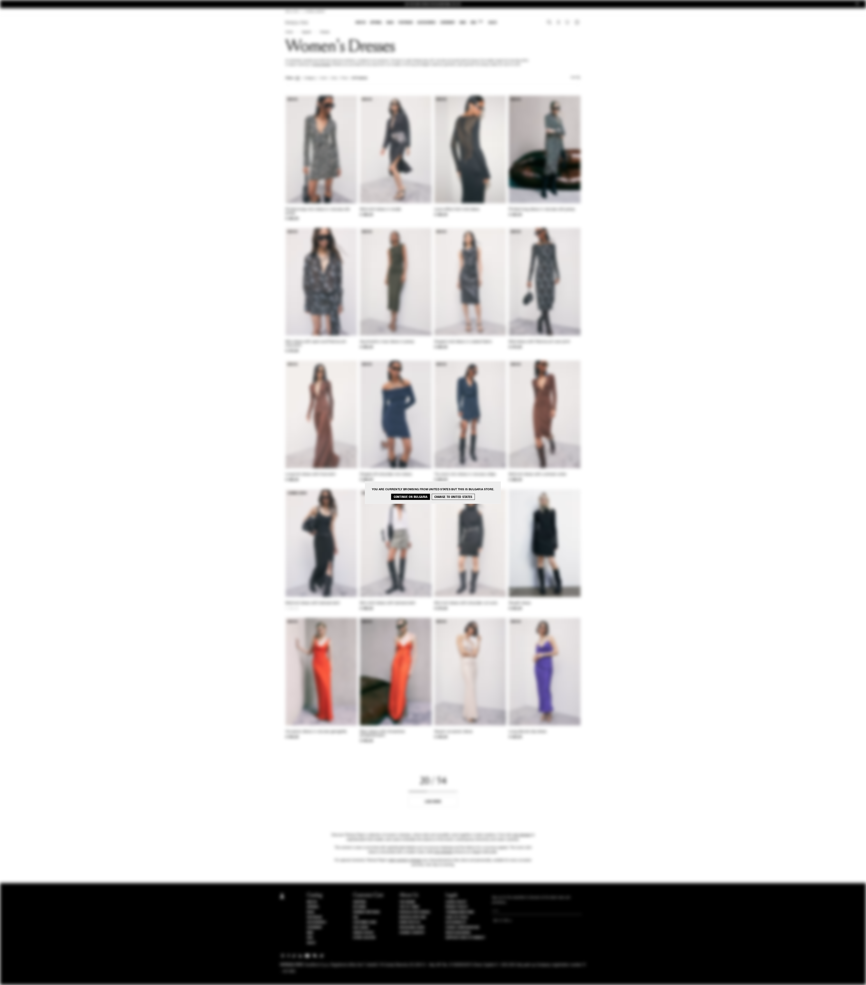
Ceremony (447, 22)
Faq (355, 917)
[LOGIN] (558, 23)
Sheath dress (520, 603)
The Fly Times (409, 907)
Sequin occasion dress (453, 732)
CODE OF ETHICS (457, 917)
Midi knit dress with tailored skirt (313, 603)
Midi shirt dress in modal (380, 209)
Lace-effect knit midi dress (456, 209)
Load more (433, 801)
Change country (411, 932)
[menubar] (426, 23)
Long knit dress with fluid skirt (311, 474)
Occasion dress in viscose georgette (316, 732)
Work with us (409, 922)
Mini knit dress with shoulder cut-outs (465, 603)
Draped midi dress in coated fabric (463, 342)
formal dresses (321, 64)
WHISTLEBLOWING (458, 932)
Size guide (361, 927)
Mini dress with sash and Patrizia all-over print (316, 344)
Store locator (364, 937)
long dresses (443, 852)
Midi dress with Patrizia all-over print (539, 342)
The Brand (407, 902)
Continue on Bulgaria (411, 497)
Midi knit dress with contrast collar (538, 474)
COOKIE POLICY (456, 902)
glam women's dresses (405, 860)
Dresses (324, 32)
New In (361, 22)
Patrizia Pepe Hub (412, 917)
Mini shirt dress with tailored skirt (387, 603)
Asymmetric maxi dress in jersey (387, 342)
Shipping (359, 902)
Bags (390, 22)
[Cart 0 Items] (577, 23)
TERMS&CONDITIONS (460, 912)
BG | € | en (292, 12)
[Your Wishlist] (567, 23)
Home (289, 32)
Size (334, 78)
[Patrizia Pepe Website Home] (297, 23)
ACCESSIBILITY (456, 922)
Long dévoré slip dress (528, 732)
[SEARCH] (549, 23)
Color (323, 78)
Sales (492, 22)
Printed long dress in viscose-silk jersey (542, 209)
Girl (476, 22)
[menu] (426, 23)
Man (463, 22)
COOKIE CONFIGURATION (462, 927)
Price (344, 78)
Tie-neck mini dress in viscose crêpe (465, 474)
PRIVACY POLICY (457, 907)
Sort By (575, 77)
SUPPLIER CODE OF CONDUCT (465, 937)
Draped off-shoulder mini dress (386, 474)
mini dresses (522, 835)
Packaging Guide (412, 927)
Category (310, 78)
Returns (359, 907)
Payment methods (366, 912)
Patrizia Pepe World (414, 912)
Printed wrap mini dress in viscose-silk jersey (318, 211)
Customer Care (365, 922)
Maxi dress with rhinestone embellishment (382, 733)
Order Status (363, 932)
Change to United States (453, 497)
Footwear (405, 22)
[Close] (857, 4)
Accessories (426, 22)
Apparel (376, 22)
